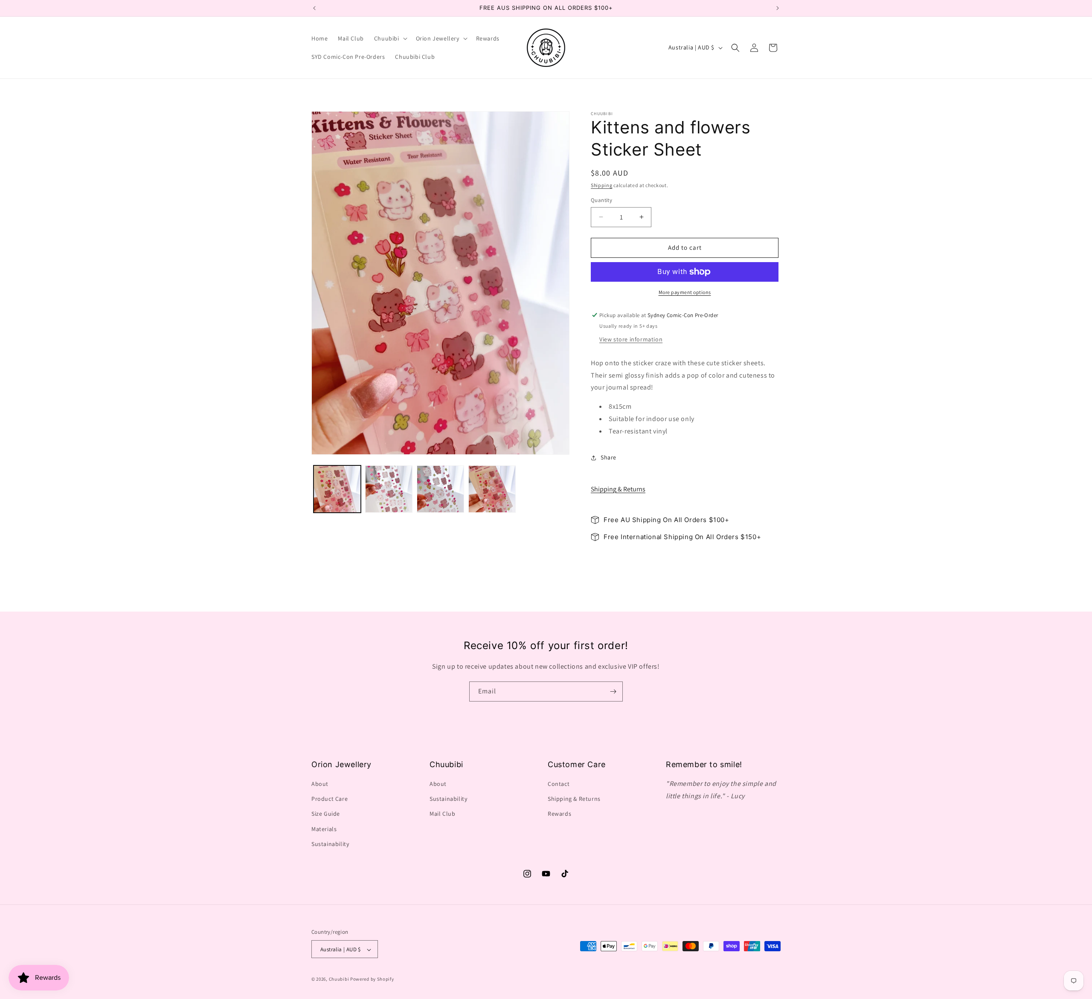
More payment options (685, 292)
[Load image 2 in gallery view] (388, 489)
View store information (630, 339)
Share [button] (608, 457)
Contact (558, 784)
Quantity (601, 200)
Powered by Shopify (372, 979)
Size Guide (325, 814)
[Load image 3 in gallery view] (440, 489)
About (319, 784)
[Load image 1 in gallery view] (337, 489)
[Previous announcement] (314, 8)
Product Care (329, 799)
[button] (390, 38)
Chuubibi (339, 979)
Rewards (559, 814)
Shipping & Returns (618, 489)
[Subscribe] (613, 691)
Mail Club (442, 814)
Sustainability (330, 844)
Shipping (602, 185)
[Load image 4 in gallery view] (492, 489)
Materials (324, 829)
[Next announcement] (777, 8)
